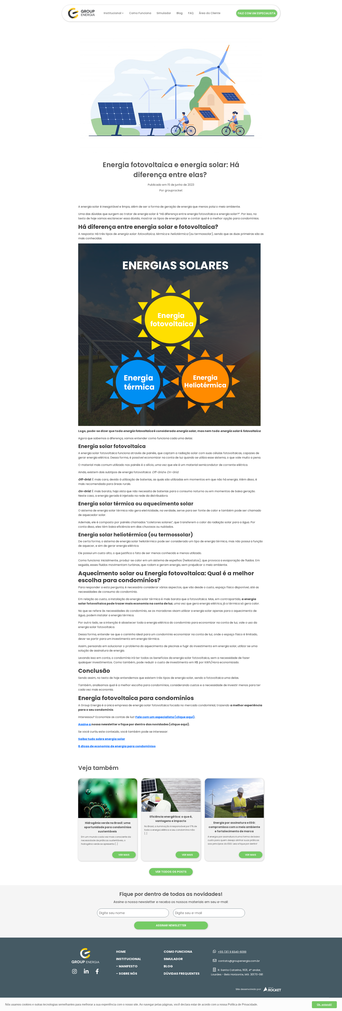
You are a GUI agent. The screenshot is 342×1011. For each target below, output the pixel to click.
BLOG (168, 966)
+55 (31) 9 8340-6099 (232, 952)
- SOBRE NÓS (126, 973)
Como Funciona (140, 13)
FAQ (190, 13)
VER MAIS (123, 854)
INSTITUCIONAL (128, 959)
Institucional (112, 13)
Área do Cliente (209, 13)
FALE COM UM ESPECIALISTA (257, 13)
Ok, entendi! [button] (324, 1004)
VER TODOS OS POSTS (170, 872)
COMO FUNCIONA (178, 951)
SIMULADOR (173, 959)
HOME (121, 951)
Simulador (164, 13)
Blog (180, 13)
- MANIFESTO (127, 966)
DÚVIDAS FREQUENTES (182, 973)
